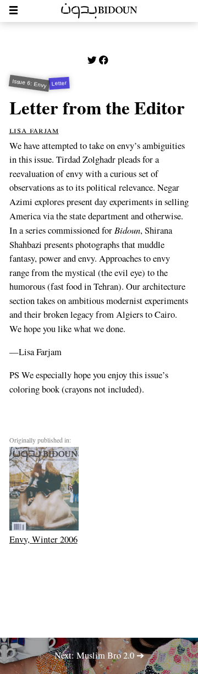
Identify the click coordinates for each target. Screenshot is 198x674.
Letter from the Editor (97, 107)
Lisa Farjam (34, 130)
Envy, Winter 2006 (43, 539)
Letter (59, 83)
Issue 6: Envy (29, 83)
